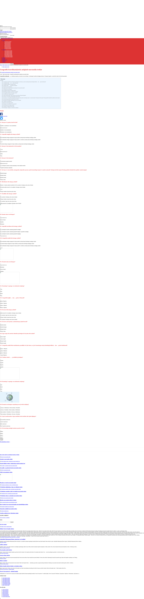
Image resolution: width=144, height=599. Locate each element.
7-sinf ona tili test (7, 44)
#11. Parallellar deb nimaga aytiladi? (8, 94)
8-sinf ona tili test (7, 45)
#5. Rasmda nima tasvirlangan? (7, 86)
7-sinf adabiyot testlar (8, 52)
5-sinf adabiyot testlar (8, 50)
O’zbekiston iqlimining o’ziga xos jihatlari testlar (11, 487)
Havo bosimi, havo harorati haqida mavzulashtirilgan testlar (14, 504)
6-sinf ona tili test (7, 43)
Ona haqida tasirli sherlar (6, 550)
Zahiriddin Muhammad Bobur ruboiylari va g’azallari (12, 539)
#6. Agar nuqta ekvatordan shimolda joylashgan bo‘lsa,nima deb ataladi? (14, 87)
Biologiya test (4, 59)
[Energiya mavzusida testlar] (5, 456)
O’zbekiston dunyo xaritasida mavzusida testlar (11, 495)
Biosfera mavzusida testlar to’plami (8, 500)
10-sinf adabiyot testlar (8, 55)
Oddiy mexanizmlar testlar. (6, 472)
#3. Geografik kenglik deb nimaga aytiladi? (9, 84)
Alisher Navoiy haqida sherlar (7, 528)
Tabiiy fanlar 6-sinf (5, 64)
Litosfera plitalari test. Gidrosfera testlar (9, 513)
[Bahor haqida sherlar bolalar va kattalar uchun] (4, 563)
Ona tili (3, 40)
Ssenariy (3, 61)
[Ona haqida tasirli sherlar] (5, 547)
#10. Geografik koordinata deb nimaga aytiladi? (10, 92)
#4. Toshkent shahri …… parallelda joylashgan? (10, 85)
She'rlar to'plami (3, 524)
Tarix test (4, 60)
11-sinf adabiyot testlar (8, 56)
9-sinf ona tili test (7, 46)
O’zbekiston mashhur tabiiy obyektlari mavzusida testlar (13, 491)
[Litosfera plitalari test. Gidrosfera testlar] (4, 510)
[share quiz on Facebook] (1, 115)
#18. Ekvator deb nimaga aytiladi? (8, 102)
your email (12, 35)
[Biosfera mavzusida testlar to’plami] (6, 497)
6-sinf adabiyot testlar (8, 51)
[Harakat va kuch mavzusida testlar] (6, 480)
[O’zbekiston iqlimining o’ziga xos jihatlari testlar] (9, 484)
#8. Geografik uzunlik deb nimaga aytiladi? (9, 90)
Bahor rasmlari (3, 560)
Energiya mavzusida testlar (6, 459)
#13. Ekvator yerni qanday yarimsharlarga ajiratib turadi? (11, 96)
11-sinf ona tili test (7, 48)
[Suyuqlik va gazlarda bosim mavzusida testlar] (8, 465)
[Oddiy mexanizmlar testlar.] (5, 470)
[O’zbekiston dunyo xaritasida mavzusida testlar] (8, 493)
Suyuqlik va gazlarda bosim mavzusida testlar (10, 467)
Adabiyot (4, 49)
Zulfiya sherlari (3, 544)
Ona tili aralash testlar (6, 596)
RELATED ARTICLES (4, 454)
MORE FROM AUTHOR (14, 454)
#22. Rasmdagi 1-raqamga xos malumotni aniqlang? (10, 107)
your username (13, 27)
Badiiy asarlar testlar (5, 585)
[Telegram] (2, 449)
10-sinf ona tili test (7, 47)
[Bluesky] (1, 119)
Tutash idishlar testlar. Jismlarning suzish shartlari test (12, 463)
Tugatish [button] (1, 439)
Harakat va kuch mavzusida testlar (8, 482)
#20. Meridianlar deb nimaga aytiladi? (8, 105)
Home (1, 64)
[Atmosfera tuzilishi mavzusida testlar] (7, 506)
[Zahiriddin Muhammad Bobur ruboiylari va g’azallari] (10, 537)
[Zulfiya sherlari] (3, 542)
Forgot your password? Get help (5, 31)
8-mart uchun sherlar (5, 555)
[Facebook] (6, 449)
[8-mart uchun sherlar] (4, 553)
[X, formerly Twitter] (3, 116)
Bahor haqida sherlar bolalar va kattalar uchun (11, 566)
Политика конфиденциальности (6, 32)
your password (13, 28)
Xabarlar (3, 57)
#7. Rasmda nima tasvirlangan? (7, 89)
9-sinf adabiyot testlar (8, 54)
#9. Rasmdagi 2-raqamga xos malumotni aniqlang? (10, 91)
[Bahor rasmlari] (3, 558)
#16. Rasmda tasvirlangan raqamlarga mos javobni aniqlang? (12, 100)
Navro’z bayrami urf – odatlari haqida (9, 571)
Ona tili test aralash (7, 41)
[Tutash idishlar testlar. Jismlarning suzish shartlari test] (10, 461)
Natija (2, 80)
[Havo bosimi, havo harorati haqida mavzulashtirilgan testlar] (8, 502)
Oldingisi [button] (1, 438)
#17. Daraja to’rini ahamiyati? (7, 101)
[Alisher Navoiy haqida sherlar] (6, 526)
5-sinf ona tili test (7, 42)
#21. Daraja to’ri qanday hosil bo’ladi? (8, 106)
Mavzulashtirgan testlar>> (5, 441)
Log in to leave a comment (4, 517)
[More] (10, 449)
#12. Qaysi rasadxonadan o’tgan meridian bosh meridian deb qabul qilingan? (14, 95)
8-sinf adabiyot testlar (8, 53)
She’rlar (3, 58)
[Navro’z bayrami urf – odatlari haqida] (7, 569)
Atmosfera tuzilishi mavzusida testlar (8, 508)
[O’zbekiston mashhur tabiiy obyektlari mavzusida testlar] (10, 489)
